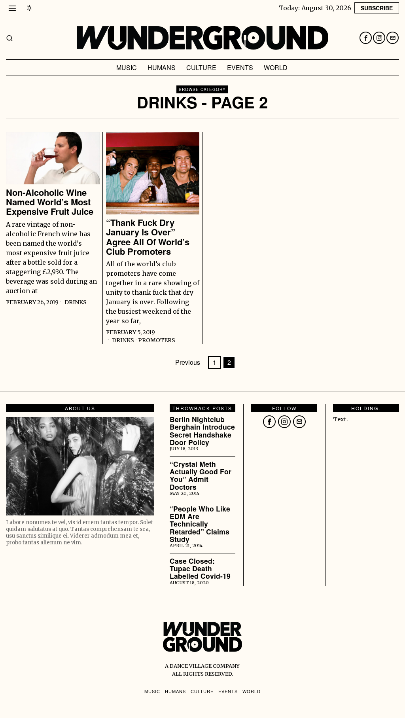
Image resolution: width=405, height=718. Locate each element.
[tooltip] (366, 38)
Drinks (75, 302)
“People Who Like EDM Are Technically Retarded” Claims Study (200, 524)
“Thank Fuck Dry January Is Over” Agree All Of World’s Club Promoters (147, 237)
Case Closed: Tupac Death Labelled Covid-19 (200, 568)
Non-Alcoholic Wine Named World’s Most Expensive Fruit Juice (49, 202)
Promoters (156, 340)
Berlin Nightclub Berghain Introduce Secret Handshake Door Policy (202, 430)
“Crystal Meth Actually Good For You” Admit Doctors (200, 475)
